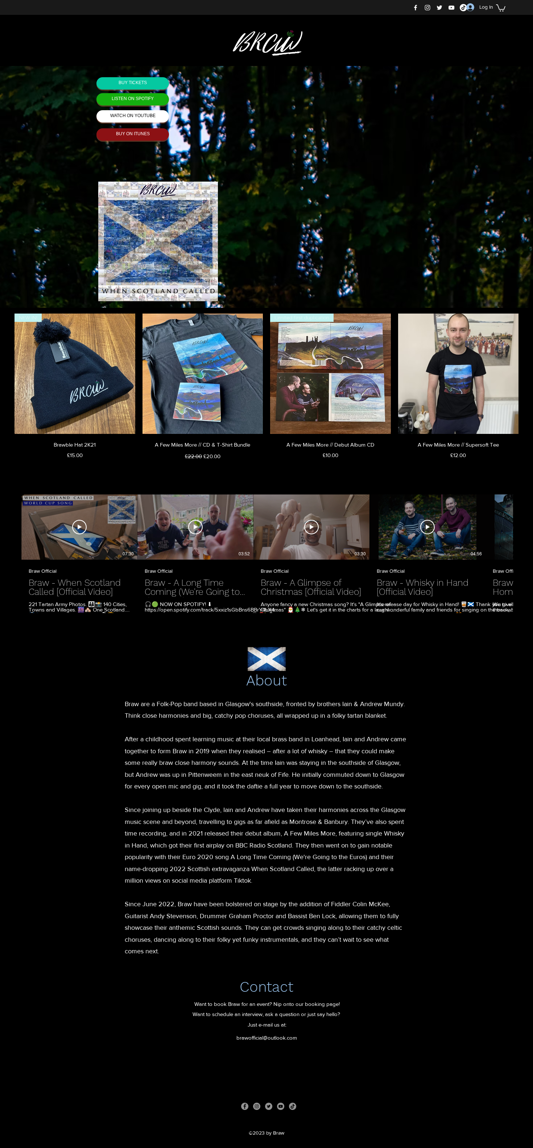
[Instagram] (427, 7)
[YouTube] (451, 7)
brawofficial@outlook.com (266, 1038)
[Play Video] (79, 527)
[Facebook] (415, 7)
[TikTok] (292, 1106)
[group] (266, 388)
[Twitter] (439, 7)
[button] (500, 8)
